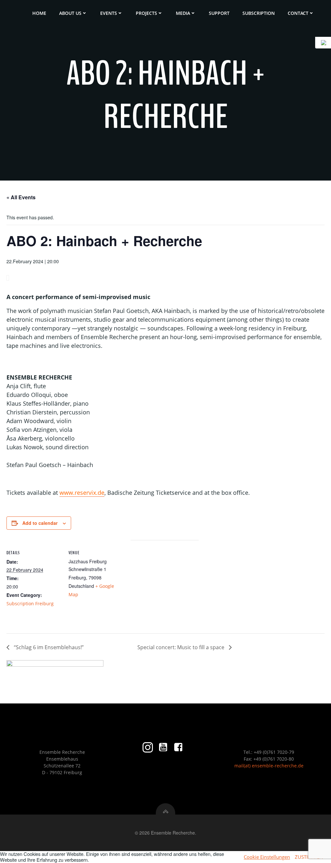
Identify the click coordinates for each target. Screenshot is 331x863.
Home (39, 13)
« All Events (21, 197)
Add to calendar (40, 523)
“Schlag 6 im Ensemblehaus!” (48, 647)
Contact (298, 13)
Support (219, 13)
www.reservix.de (81, 492)
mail (239, 766)
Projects (146, 13)
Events (108, 13)
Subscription (258, 13)
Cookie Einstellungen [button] (267, 857)
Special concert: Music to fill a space (181, 647)
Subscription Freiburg (30, 603)
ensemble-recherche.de (278, 766)
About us (70, 13)
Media (183, 13)
